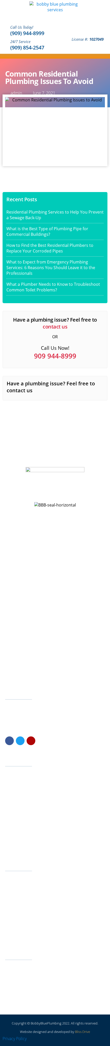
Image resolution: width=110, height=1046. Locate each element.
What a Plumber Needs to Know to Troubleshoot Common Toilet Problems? (53, 287)
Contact (15, 822)
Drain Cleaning (20, 903)
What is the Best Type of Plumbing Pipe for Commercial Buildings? (47, 231)
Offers (14, 830)
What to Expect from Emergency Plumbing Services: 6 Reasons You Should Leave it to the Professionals (50, 267)
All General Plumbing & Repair (32, 927)
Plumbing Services (23, 935)
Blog (12, 846)
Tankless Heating (22, 911)
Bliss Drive (82, 1031)
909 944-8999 (55, 356)
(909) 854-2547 (27, 47)
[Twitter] (20, 740)
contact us (55, 326)
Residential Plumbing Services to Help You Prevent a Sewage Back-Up (55, 214)
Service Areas (19, 838)
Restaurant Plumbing (25, 919)
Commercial (18, 798)
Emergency (18, 806)
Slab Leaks (17, 879)
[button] (105, 56)
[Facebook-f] (9, 740)
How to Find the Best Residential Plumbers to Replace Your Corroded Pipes (49, 248)
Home (14, 774)
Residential (17, 790)
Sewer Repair (19, 895)
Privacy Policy (15, 1038)
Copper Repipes (22, 887)
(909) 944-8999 (27, 33)
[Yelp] (31, 740)
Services (15, 782)
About (13, 814)
